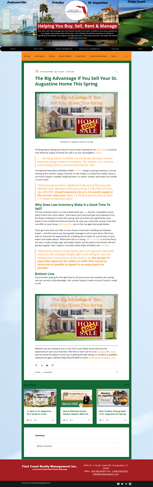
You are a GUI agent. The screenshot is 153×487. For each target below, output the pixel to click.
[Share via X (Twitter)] (42, 365)
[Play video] (76, 317)
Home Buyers (40, 56)
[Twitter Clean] (122, 484)
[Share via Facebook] (36, 365)
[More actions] (116, 71)
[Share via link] (53, 365)
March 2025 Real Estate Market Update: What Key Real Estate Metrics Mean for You (76, 412)
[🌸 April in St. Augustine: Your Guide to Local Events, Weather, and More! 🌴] (40, 398)
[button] (126, 56)
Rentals (52, 56)
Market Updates (65, 56)
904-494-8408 (98, 471)
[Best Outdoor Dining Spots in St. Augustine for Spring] (113, 398)
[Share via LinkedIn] (47, 365)
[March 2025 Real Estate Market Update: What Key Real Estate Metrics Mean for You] (76, 398)
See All (126, 385)
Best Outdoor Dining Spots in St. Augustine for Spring (112, 412)
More (113, 56)
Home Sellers (80, 56)
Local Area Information (98, 56)
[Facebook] (118, 484)
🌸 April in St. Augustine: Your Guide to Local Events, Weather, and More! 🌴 (39, 412)
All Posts (27, 56)
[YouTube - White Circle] (130, 484)
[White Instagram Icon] (126, 484)
